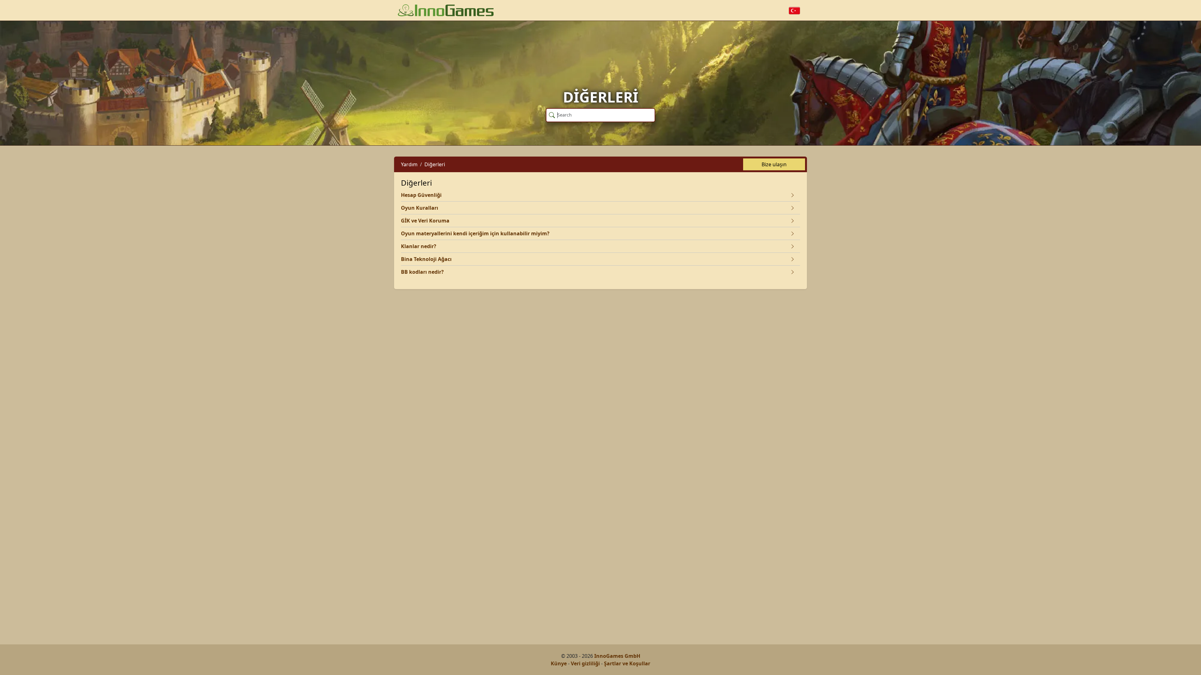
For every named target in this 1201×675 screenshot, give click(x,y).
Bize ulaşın (774, 164)
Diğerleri (434, 164)
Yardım (409, 164)
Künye (559, 663)
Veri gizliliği (585, 663)
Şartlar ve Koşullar (627, 663)
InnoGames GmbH (617, 655)
